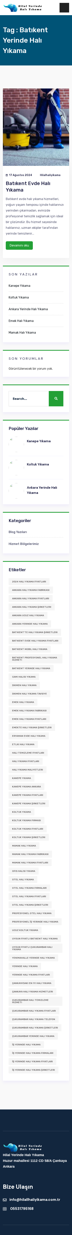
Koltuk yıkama (21, 812)
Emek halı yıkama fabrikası (29, 710)
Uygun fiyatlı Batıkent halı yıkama (35, 938)
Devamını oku (19, 245)
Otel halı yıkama (23, 879)
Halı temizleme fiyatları (28, 752)
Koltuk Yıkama (19, 297)
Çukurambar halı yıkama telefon (33, 1019)
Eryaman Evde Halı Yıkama (28, 736)
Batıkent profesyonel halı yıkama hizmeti (34, 658)
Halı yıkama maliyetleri (27, 769)
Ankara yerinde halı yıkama (30, 623)
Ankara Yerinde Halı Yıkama (28, 309)
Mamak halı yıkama (24, 845)
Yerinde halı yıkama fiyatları (31, 974)
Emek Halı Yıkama (21, 321)
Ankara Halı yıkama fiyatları (30, 598)
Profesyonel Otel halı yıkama (31, 913)
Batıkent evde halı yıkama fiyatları (35, 640)
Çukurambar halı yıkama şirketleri (35, 1027)
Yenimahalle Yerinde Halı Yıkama (33, 957)
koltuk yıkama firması (26, 820)
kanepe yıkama (21, 778)
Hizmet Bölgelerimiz (24, 544)
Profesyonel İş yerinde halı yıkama (35, 921)
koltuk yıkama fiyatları (27, 828)
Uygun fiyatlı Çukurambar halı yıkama (32, 948)
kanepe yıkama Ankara (26, 786)
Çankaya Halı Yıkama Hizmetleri (32, 991)
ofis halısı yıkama (23, 871)
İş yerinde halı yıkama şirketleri (33, 1070)
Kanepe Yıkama (19, 286)
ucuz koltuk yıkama (25, 930)
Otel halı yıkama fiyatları (29, 896)
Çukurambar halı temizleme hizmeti (30, 1001)
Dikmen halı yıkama (24, 685)
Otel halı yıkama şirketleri (30, 905)
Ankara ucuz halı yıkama (28, 615)
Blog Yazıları (18, 532)
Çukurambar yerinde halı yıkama (33, 1036)
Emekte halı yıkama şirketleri (32, 727)
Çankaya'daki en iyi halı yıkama (31, 983)
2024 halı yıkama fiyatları (29, 581)
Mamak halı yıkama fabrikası (30, 854)
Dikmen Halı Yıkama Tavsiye (29, 693)
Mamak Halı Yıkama (22, 332)
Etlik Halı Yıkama (23, 744)
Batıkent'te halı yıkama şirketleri (35, 632)
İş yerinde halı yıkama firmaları (32, 1053)
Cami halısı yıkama (24, 676)
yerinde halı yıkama (25, 966)
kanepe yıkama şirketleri (28, 803)
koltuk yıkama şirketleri (28, 837)
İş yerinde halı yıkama (26, 1044)
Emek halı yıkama (23, 702)
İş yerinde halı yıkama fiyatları (32, 1061)
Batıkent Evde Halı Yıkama (28, 186)
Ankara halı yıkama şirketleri (31, 607)
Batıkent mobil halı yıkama (29, 649)
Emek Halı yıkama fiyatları (29, 719)
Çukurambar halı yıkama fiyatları (34, 1010)
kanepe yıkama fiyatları (27, 795)
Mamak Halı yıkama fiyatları (30, 862)
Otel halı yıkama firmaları (29, 888)
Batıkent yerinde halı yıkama (31, 668)
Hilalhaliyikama (50, 175)
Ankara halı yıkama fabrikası (31, 590)
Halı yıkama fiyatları (25, 761)
